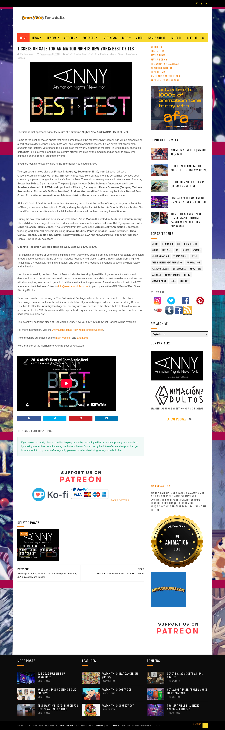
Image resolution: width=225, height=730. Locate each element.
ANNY (69, 54)
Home (23, 38)
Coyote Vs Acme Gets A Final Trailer (185, 675)
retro (187, 274)
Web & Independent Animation (167, 262)
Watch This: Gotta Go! (116, 689)
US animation (193, 262)
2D (177, 250)
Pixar (194, 256)
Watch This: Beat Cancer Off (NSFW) (120, 675)
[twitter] (206, 3)
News (35, 38)
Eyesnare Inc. (98, 725)
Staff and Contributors (165, 76)
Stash (121, 54)
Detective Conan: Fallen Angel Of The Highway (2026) (189, 168)
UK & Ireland (190, 244)
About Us (156, 47)
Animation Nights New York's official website (77, 329)
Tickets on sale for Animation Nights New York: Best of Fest (38, 549)
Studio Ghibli (180, 256)
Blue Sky (184, 281)
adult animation (160, 256)
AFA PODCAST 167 (160, 485)
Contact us (158, 51)
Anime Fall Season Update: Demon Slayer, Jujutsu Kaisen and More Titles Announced (187, 220)
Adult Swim (195, 268)
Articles (69, 38)
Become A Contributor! (165, 80)
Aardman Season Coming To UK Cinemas (57, 691)
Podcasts (89, 38)
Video (139, 38)
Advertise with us (161, 67)
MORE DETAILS (120, 500)
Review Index (158, 55)
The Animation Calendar (165, 63)
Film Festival (101, 54)
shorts (113, 54)
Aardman (156, 274)
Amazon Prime (159, 281)
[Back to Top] (205, 725)
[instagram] (197, 3)
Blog (125, 38)
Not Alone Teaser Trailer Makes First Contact (187, 691)
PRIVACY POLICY (113, 725)
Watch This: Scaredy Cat (118, 705)
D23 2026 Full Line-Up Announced (51, 675)
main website (62, 337)
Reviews (52, 38)
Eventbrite (82, 337)
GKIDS (155, 250)
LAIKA (173, 281)
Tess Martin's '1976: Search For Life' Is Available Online (58, 707)
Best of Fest (80, 54)
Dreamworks (179, 268)
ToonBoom (131, 54)
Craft (90, 54)
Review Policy (159, 59)
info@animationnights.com (73, 286)
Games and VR (157, 38)
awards (197, 250)
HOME (197, 724)
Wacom (21, 58)
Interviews (110, 38)
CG (178, 244)
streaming (167, 244)
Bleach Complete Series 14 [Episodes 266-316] (188, 184)
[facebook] (202, 3)
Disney (186, 250)
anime (155, 244)
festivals (167, 250)
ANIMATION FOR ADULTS (70, 725)
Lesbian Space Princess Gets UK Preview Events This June (189, 200)
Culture (176, 38)
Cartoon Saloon (160, 268)
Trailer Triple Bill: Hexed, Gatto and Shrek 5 (183, 707)
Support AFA (158, 72)
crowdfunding (172, 274)
